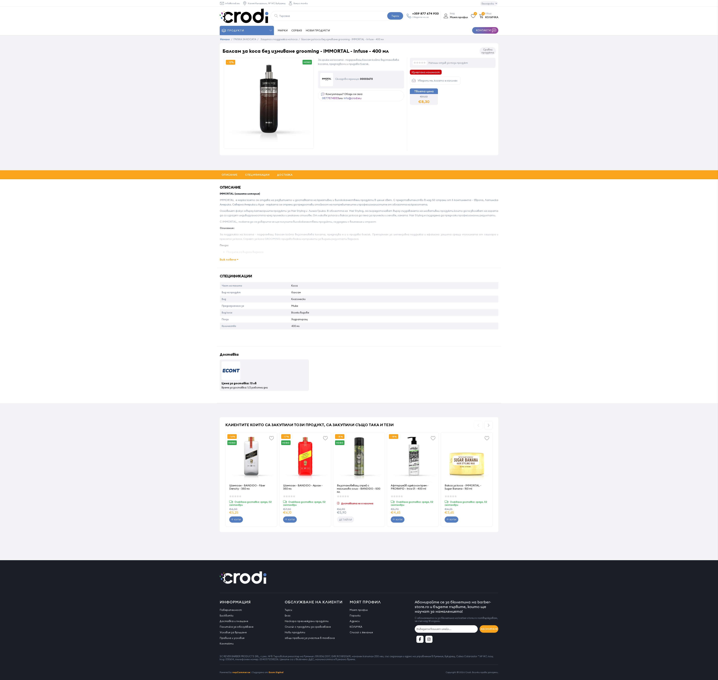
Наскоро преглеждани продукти (307, 621)
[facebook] (420, 639)
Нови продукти (295, 632)
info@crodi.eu (232, 3)
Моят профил (359, 609)
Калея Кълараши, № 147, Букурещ (266, 3)
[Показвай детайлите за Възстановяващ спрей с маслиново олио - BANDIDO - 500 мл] (359, 458)
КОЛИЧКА (356, 626)
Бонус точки (301, 3)
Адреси (355, 621)
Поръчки (355, 615)
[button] (488, 425)
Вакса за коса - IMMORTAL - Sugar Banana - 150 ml (463, 487)
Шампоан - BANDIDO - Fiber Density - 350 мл (247, 487)
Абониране (489, 629)
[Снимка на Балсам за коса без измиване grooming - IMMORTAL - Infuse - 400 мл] (269, 144)
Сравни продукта (487, 51)
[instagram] (428, 639)
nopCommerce (241, 672)
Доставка (284, 174)
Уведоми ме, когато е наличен (437, 80)
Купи (237, 519)
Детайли (345, 519)
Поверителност (231, 609)
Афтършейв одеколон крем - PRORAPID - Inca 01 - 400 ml (409, 487)
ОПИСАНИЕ (229, 174)
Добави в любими (271, 438)
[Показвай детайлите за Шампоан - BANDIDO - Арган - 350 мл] (305, 458)
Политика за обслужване (236, 626)
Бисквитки (227, 615)
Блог (288, 615)
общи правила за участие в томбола (310, 637)
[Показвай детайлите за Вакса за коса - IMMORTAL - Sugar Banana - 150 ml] (467, 458)
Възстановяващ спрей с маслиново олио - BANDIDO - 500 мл (358, 488)
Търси (395, 16)
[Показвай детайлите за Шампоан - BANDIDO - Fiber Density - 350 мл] (251, 458)
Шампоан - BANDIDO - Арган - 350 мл (303, 487)
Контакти (227, 643)
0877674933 (330, 98)
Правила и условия (232, 637)
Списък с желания (361, 632)
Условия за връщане (233, 632)
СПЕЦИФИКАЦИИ (257, 174)
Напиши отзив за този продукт (448, 62)
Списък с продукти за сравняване (308, 626)
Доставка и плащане (234, 621)
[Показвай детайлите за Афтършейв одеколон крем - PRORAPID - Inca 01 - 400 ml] (413, 458)
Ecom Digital (276, 672)
